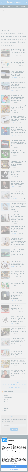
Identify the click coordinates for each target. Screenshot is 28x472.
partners (10, 444)
